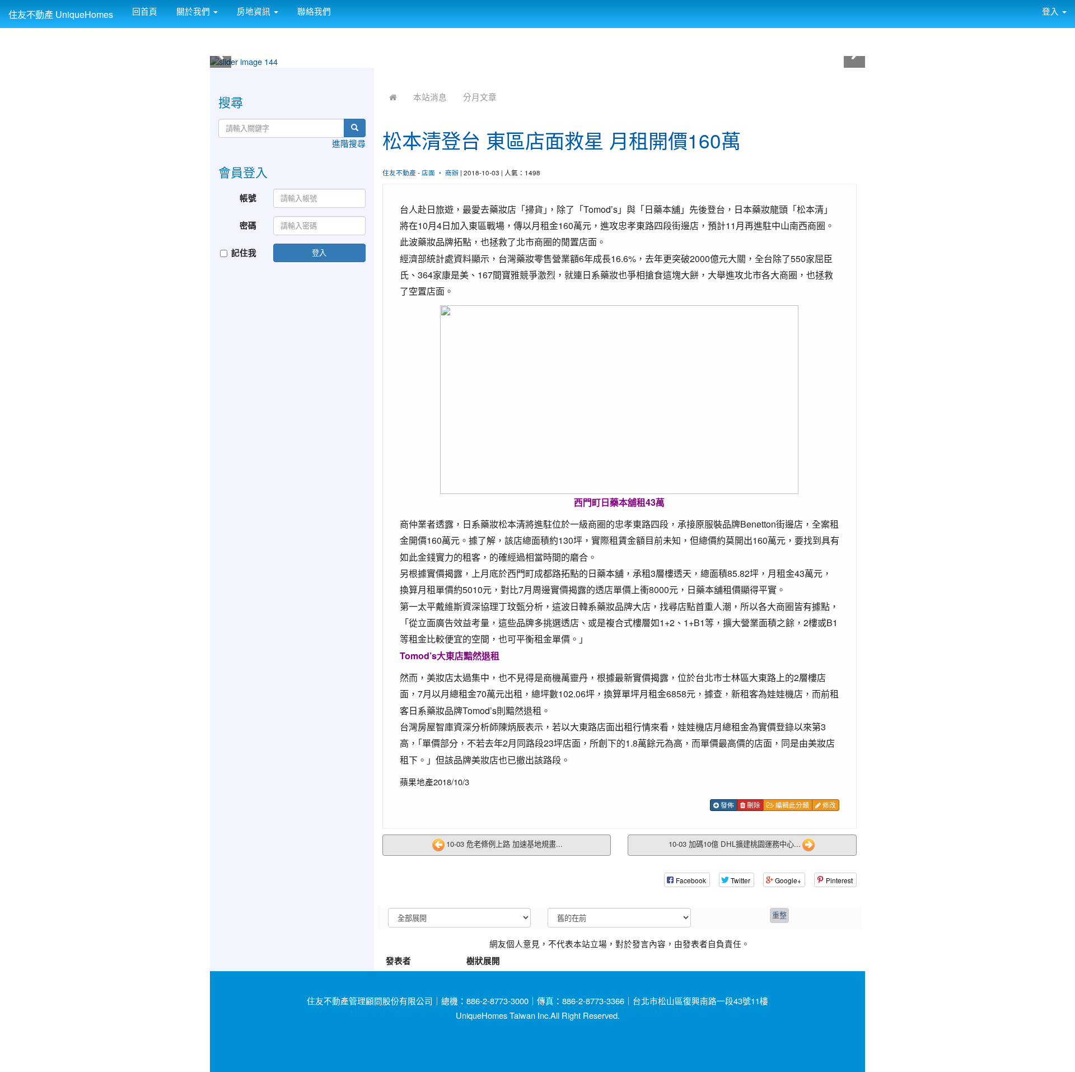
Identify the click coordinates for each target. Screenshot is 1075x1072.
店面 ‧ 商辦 (440, 172)
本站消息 (430, 96)
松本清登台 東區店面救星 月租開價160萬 (561, 140)
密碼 (248, 225)
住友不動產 (399, 172)
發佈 (726, 804)
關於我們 (193, 11)
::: (341, 7)
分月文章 (480, 96)
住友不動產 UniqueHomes (60, 14)
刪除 (752, 804)
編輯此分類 (791, 804)
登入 (319, 252)
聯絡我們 (313, 11)
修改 (828, 804)
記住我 (243, 253)
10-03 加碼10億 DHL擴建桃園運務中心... (735, 844)
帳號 (248, 198)
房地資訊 (254, 11)
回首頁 (143, 11)
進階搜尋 (349, 143)
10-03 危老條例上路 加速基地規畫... (504, 844)
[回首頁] (393, 96)
